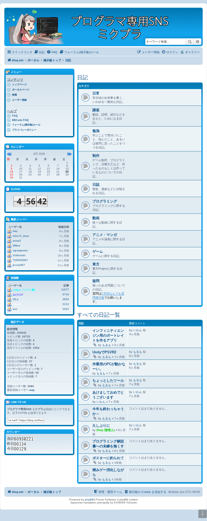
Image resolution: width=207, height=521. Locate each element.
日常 (95, 93)
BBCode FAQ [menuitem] (20, 120)
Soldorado (19, 255)
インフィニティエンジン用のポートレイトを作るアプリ (108, 335)
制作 (95, 156)
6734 (66, 294)
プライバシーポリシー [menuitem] (24, 129)
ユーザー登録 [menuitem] (19, 100)
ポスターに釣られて (108, 458)
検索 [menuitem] (14, 94)
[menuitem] (39, 52)
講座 (95, 110)
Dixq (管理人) (105, 430)
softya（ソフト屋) (24, 289)
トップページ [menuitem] (19, 84)
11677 (65, 289)
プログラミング (104, 201)
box (15, 308)
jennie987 (19, 264)
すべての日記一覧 (98, 315)
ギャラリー (192, 52)
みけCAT (18, 294)
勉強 (95, 131)
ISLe (16, 299)
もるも (106, 345)
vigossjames (20, 250)
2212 (66, 304)
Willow (16, 245)
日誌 (95, 184)
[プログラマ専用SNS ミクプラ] (92, 27)
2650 (66, 299)
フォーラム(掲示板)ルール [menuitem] (26, 124)
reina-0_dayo (21, 235)
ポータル (33, 60)
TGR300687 (20, 260)
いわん (137, 330)
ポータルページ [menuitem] (20, 89)
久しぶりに (101, 426)
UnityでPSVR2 (104, 352)
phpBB (89, 499)
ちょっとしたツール (108, 380)
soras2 (17, 240)
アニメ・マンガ (104, 235)
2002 (66, 308)
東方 (95, 264)
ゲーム (97, 251)
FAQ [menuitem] (15, 115)
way (15, 230)
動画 (95, 218)
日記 (82, 77)
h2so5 (17, 304)
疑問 (95, 281)
